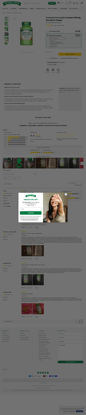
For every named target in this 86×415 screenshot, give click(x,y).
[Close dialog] (66, 194)
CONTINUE (31, 213)
